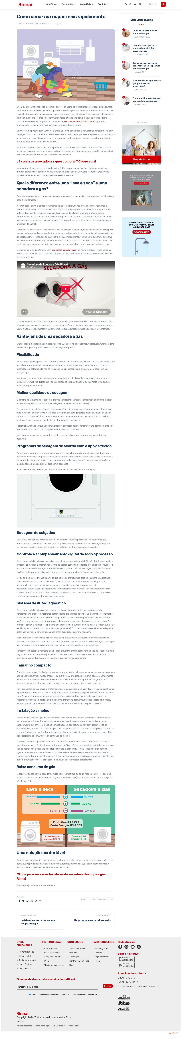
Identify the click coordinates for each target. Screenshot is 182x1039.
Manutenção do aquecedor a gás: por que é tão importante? (147, 83)
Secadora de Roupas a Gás (103, 899)
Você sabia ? (43, 24)
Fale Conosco (25, 968)
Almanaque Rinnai (77, 949)
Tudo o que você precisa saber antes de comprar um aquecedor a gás (146, 66)
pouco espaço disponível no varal (78, 121)
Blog (71, 965)
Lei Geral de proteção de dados (67, 1026)
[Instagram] (130, 4)
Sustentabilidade (52, 953)
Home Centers (25, 964)
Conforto (84, 899)
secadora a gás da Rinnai (64, 250)
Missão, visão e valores (54, 965)
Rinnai (21, 24)
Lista (28, 956)
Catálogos (74, 957)
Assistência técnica (27, 960)
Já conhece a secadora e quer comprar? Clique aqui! (56, 161)
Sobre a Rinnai (50, 949)
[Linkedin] (140, 4)
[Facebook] (126, 4)
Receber (107, 986)
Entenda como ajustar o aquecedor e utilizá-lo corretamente (144, 48)
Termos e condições (42, 1026)
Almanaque (33, 24)
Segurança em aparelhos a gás (92, 920)
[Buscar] (163, 4)
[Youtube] (135, 4)
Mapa (21, 956)
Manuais (73, 953)
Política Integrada (24, 1026)
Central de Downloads (79, 961)
